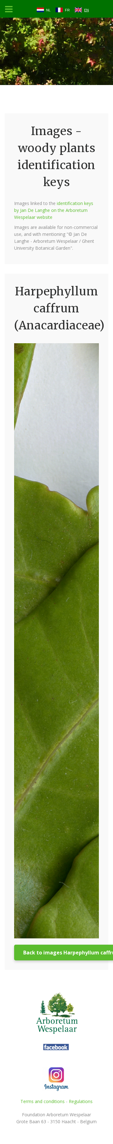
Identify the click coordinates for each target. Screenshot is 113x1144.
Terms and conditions (42, 1101)
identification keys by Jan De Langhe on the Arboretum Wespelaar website (53, 210)
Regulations (81, 1101)
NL (48, 10)
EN (86, 10)
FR (67, 10)
